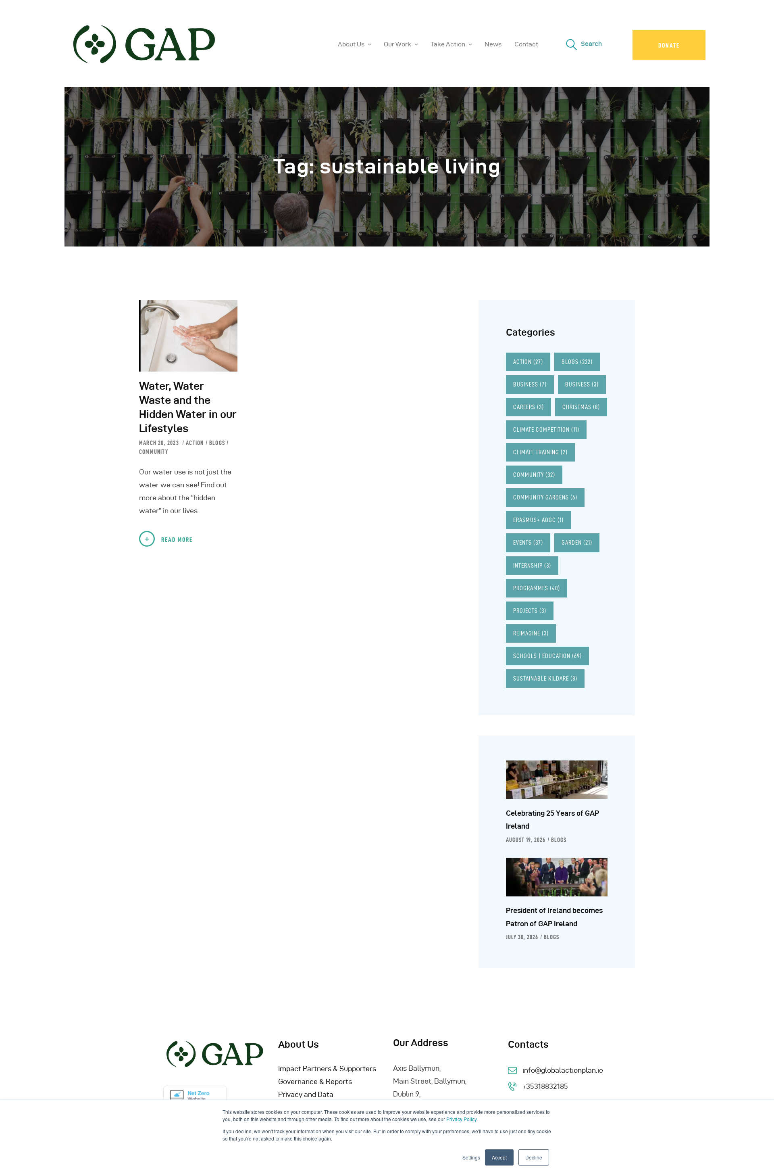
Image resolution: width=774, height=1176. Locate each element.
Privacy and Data (305, 1094)
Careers (528, 406)
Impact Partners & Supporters (327, 1068)
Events (528, 542)
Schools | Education (547, 655)
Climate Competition (546, 429)
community (153, 452)
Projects (529, 610)
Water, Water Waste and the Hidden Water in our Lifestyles (188, 407)
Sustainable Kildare (545, 678)
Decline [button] (533, 1157)
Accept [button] (499, 1157)
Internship (532, 565)
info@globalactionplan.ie (562, 1070)
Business (530, 384)
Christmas (581, 406)
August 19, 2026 (525, 840)
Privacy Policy (461, 1118)
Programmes (536, 588)
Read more (177, 539)
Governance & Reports (315, 1081)
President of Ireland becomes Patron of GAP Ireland (554, 917)
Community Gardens (545, 497)
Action (195, 443)
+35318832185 (545, 1086)
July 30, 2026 (522, 937)
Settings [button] (471, 1157)
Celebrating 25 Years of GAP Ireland (552, 819)
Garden (577, 542)
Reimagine (531, 633)
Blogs (217, 443)
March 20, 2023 (160, 443)
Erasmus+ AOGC (538, 519)
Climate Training (540, 452)
